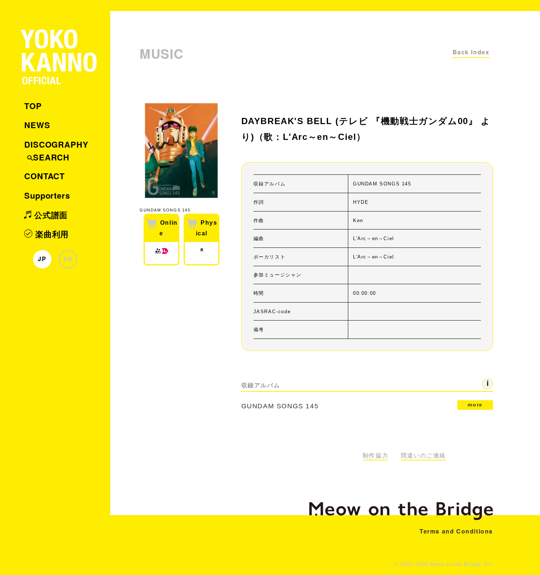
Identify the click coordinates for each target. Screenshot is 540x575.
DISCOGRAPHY (56, 144)
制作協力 (375, 455)
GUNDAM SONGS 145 (362, 406)
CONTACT (44, 176)
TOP (33, 106)
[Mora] (158, 253)
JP (42, 258)
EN (68, 258)
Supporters (47, 195)
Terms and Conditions (456, 531)
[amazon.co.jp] (201, 253)
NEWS (37, 125)
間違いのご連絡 (423, 455)
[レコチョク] (165, 253)
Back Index (471, 52)
